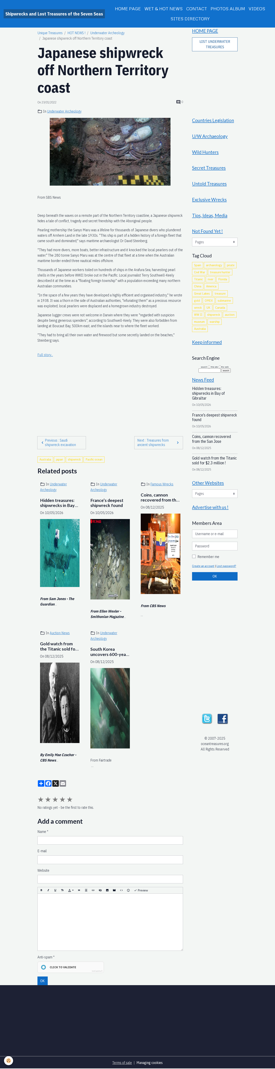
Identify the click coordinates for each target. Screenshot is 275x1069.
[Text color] (71, 890)
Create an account (203, 566)
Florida (222, 279)
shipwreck (74, 459)
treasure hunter (220, 272)
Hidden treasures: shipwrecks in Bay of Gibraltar (57, 503)
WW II (198, 314)
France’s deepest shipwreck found (106, 503)
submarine (224, 300)
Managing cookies (149, 1062)
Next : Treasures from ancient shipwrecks (153, 442)
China (197, 286)
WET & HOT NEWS (163, 8)
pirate (231, 265)
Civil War (199, 272)
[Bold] (41, 890)
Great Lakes (202, 293)
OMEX (209, 300)
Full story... (45, 355)
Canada (220, 307)
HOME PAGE (128, 8)
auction (230, 314)
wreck (198, 307)
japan (59, 459)
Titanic (198, 279)
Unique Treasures (50, 33)
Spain (197, 265)
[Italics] (48, 890)
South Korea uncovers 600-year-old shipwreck (109, 652)
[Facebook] (222, 718)
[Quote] (79, 890)
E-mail (42, 851)
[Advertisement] (110, 395)
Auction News (60, 633)
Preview (142, 890)
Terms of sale (122, 1062)
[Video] (114, 890)
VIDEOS (257, 8)
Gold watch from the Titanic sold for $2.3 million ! (58, 646)
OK (42, 981)
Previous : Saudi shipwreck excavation (60, 442)
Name (41, 831)
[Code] (121, 890)
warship (215, 322)
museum (199, 322)
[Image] (107, 890)
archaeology (214, 265)
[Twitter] (207, 718)
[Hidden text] (100, 890)
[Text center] (86, 890)
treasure (220, 293)
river (210, 279)
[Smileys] (128, 890)
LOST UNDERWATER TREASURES (215, 44)
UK (208, 307)
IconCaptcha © (97, 971)
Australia (45, 459)
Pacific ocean (94, 459)
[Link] (93, 890)
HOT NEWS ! (76, 33)
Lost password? (226, 566)
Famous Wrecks (161, 484)
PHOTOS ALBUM (228, 8)
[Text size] (62, 890)
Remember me (208, 556)
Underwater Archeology (107, 33)
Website (43, 870)
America (211, 286)
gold (197, 300)
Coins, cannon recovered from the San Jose (160, 497)
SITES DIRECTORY (190, 18)
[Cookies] (8, 1060)
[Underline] (55, 890)
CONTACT (196, 8)
